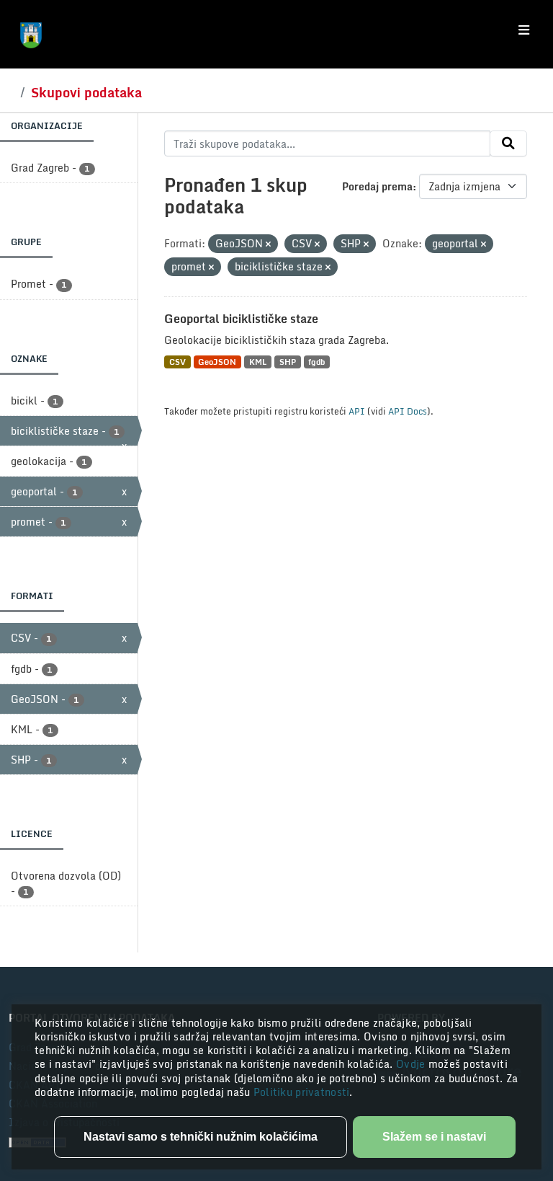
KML (257, 361)
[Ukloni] (268, 244)
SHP (287, 361)
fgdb (316, 361)
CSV (177, 361)
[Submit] (508, 143)
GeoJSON (217, 361)
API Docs (407, 411)
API (357, 411)
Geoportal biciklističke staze (241, 318)
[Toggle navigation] (524, 30)
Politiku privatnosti (301, 1092)
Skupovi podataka (86, 92)
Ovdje (412, 1064)
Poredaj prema (377, 186)
